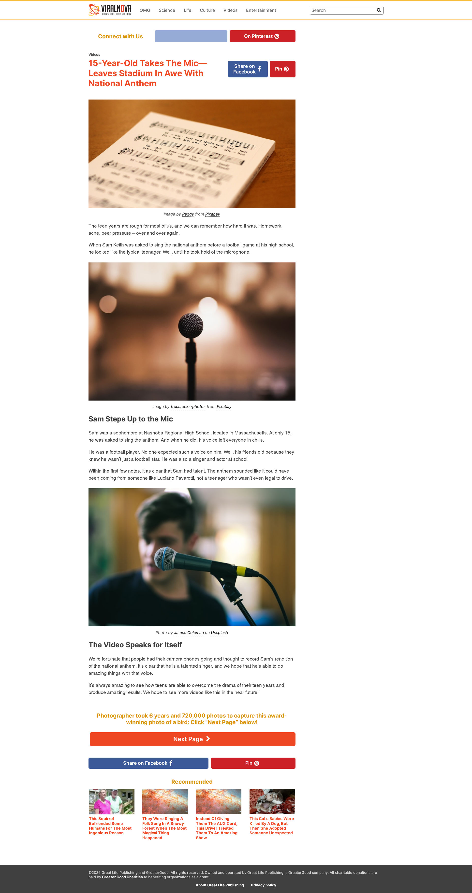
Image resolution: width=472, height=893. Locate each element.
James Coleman (189, 632)
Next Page (188, 739)
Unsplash (219, 632)
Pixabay (212, 214)
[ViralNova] (109, 10)
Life (187, 10)
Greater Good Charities (122, 877)
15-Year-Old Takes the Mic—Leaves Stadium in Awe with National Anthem (147, 73)
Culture (207, 10)
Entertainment (261, 10)
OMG (145, 10)
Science (167, 10)
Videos (230, 10)
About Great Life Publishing (220, 885)
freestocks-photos (188, 406)
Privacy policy (263, 885)
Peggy (188, 214)
